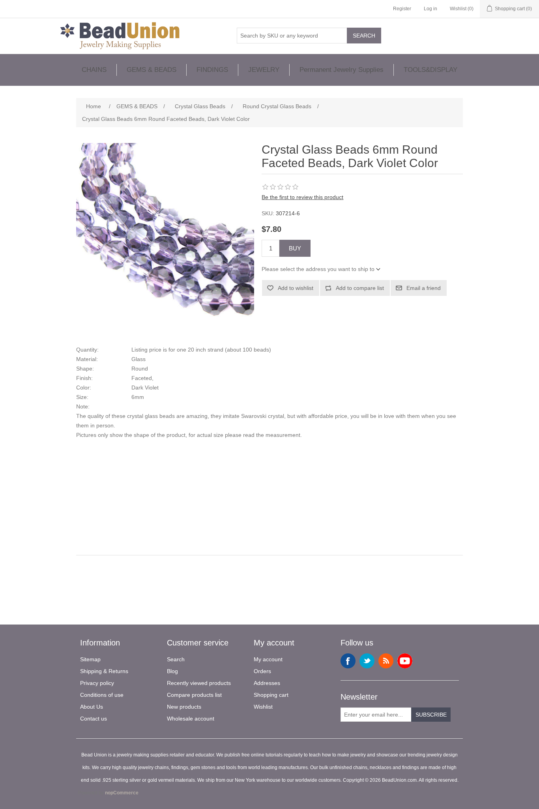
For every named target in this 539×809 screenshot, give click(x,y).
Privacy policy (97, 683)
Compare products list (194, 695)
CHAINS (94, 69)
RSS (385, 660)
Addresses (267, 683)
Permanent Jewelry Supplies (341, 69)
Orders (262, 671)
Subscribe (431, 714)
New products (184, 707)
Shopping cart (271, 695)
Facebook (348, 660)
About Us (91, 707)
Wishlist (263, 707)
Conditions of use (102, 695)
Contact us (93, 718)
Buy (295, 248)
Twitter (366, 660)
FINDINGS (212, 69)
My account (268, 659)
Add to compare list (360, 288)
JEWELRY (263, 69)
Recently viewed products (199, 683)
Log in (430, 8)
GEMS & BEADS (151, 69)
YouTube (404, 660)
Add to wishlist (295, 288)
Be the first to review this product (302, 197)
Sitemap (90, 659)
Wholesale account (190, 718)
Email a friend (423, 288)
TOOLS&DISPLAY (430, 69)
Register (402, 8)
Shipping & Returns (104, 671)
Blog (172, 671)
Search (364, 35)
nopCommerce (121, 793)
